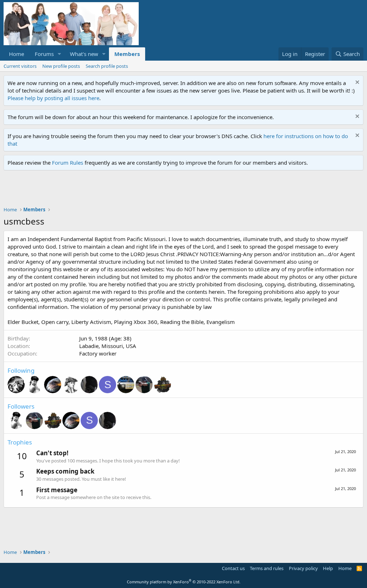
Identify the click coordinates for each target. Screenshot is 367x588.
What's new (84, 53)
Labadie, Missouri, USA (107, 345)
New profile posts (61, 66)
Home (16, 53)
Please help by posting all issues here (53, 98)
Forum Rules (67, 162)
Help (328, 568)
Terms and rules (266, 568)
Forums (44, 53)
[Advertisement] (134, 190)
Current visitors (20, 66)
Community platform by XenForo (183, 581)
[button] (59, 54)
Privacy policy (303, 568)
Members (127, 53)
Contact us (233, 568)
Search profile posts (107, 66)
